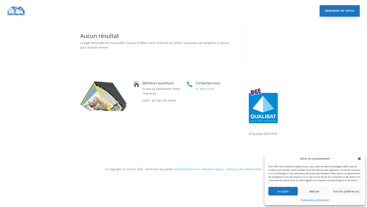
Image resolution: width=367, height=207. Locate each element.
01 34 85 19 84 (205, 89)
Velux (221, 11)
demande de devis (339, 10)
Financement (239, 11)
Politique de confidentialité (315, 199)
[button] (359, 159)
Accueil (51, 11)
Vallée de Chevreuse (186, 169)
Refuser (314, 191)
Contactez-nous (208, 83)
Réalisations (261, 11)
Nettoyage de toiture (150, 11)
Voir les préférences (346, 191)
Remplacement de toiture (112, 11)
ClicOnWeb (129, 169)
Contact (280, 11)
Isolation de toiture (75, 11)
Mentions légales (213, 169)
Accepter (283, 191)
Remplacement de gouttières (192, 11)
